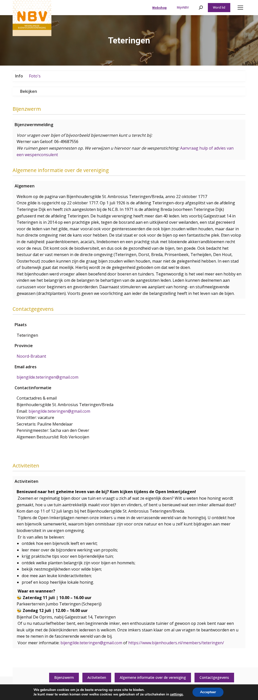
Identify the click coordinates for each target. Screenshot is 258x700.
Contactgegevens (214, 677)
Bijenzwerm (64, 677)
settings (176, 694)
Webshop (159, 8)
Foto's (35, 76)
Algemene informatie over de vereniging (153, 677)
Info (19, 76)
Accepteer (208, 692)
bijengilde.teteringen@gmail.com (91, 643)
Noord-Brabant (31, 356)
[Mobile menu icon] (240, 8)
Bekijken (28, 91)
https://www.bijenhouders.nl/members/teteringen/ (176, 643)
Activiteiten (96, 677)
